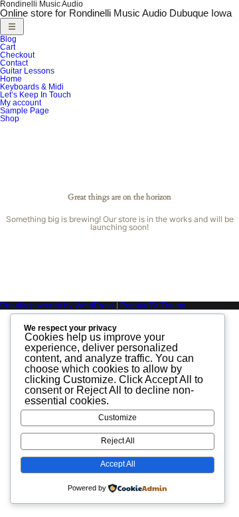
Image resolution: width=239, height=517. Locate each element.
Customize (117, 417)
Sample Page (24, 110)
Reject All (118, 440)
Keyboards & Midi (32, 86)
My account (20, 102)
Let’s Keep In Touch (35, 94)
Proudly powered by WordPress (58, 305)
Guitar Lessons (27, 71)
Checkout (17, 55)
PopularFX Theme (153, 305)
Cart (7, 47)
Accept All (117, 464)
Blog (8, 39)
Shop (9, 118)
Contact (14, 63)
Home (11, 79)
